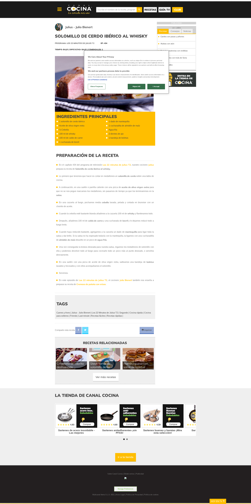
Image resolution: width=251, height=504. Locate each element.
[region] (126, 72)
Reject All (136, 86)
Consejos (175, 31)
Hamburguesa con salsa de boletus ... (136, 365)
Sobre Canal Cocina (114, 474)
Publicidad (140, 474)
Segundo (123, 313)
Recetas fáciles (98, 316)
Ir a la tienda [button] (125, 457)
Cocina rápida (136, 313)
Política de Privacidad (134, 495)
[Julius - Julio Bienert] (76, 30)
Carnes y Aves (63, 313)
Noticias (187, 31)
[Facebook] (78, 330)
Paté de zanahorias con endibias (174, 51)
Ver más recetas (106, 377)
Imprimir (148, 330)
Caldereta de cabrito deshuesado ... (70, 365)
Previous (58, 84)
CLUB (177, 9)
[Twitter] (85, 330)
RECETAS (150, 9)
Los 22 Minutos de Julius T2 (105, 313)
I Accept (156, 86)
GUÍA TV (164, 9)
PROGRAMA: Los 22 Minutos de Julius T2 (74, 43)
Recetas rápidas (114, 316)
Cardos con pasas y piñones (172, 36)
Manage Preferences (125, 489)
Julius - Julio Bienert (81, 313)
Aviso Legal (120, 495)
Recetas (163, 31)
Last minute (84, 316)
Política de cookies (151, 495)
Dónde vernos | (130, 474)
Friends (73, 316)
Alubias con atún (167, 44)
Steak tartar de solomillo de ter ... (101, 365)
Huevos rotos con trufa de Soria (174, 58)
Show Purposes (96, 86)
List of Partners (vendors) (97, 80)
